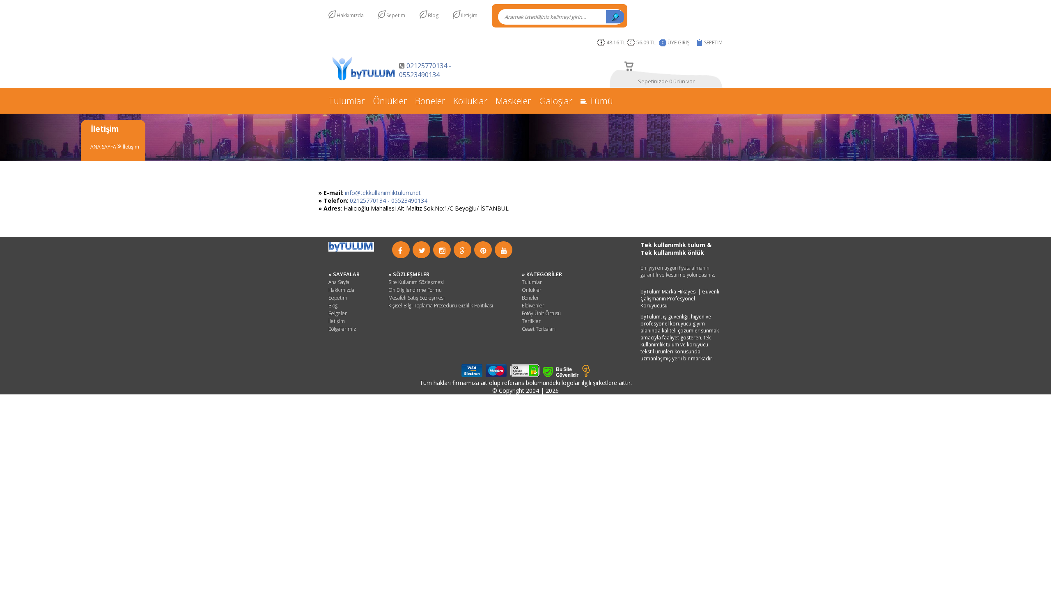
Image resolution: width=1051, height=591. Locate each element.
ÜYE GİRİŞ (679, 42)
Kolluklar (470, 100)
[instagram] (442, 250)
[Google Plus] (463, 250)
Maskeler (513, 100)
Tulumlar (346, 100)
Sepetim (395, 15)
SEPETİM (713, 42)
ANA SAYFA (103, 146)
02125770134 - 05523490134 (425, 70)
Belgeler (337, 313)
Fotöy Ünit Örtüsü (541, 313)
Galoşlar (555, 100)
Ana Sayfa (338, 282)
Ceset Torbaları (538, 328)
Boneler (430, 100)
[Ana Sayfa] (363, 79)
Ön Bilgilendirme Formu (415, 289)
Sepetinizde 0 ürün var (666, 81)
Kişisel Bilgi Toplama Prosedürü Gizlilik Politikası (440, 305)
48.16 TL (616, 42)
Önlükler (390, 100)
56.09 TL (647, 42)
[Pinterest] (483, 250)
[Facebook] (400, 250)
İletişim (469, 15)
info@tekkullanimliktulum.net (383, 193)
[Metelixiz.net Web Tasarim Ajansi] (586, 375)
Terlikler (531, 321)
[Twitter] (422, 250)
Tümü (600, 100)
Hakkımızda (350, 15)
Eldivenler (533, 305)
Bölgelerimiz (342, 328)
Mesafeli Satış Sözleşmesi (416, 297)
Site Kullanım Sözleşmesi (416, 282)
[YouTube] (504, 250)
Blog (433, 15)
